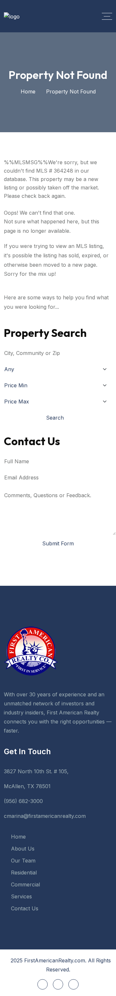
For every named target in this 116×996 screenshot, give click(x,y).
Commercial (25, 884)
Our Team (23, 860)
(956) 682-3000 (23, 801)
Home (28, 91)
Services (21, 896)
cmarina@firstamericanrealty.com (45, 816)
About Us (22, 848)
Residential (24, 872)
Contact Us (24, 908)
